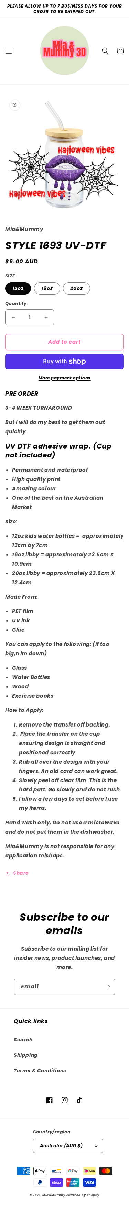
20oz (76, 288)
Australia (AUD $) (61, 1145)
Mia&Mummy (53, 1195)
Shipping (26, 1055)
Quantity (15, 303)
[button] (8, 50)
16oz (47, 288)
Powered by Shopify (83, 1195)
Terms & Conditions (40, 1070)
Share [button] (21, 873)
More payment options (65, 378)
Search (23, 1039)
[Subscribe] (107, 987)
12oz (18, 288)
